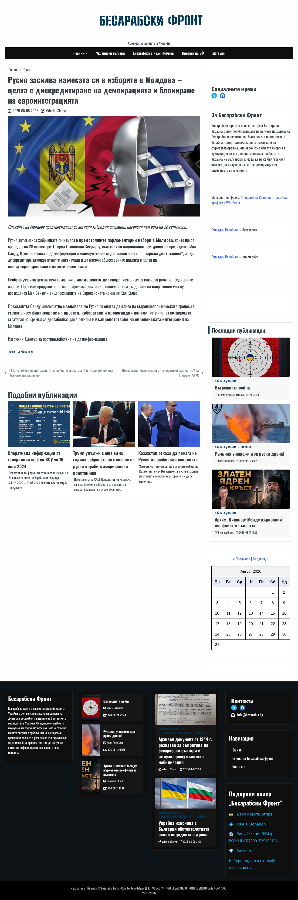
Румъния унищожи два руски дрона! (249, 453)
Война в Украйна (17, 352)
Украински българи (110, 53)
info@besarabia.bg (250, 714)
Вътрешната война (232, 387)
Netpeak (92, 888)
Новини (78, 53)
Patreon (244, 850)
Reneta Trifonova (226, 395)
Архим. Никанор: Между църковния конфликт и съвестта (248, 522)
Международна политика (175, 732)
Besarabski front (226, 532)
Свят (31, 352)
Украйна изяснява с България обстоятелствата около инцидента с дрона (184, 828)
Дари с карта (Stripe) (255, 814)
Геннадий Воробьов (224, 230)
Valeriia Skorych (57, 110)
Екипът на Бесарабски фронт (252, 758)
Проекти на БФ (193, 53)
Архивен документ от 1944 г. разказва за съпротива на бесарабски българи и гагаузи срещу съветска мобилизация (185, 750)
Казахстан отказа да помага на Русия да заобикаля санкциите (168, 456)
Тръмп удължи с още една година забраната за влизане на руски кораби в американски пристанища (104, 463)
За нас (237, 750)
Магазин (218, 53)
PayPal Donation (251, 824)
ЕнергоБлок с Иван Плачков (153, 53)
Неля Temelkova (226, 461)
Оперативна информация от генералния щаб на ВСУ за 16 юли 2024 (35, 459)
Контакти (219, 303)
